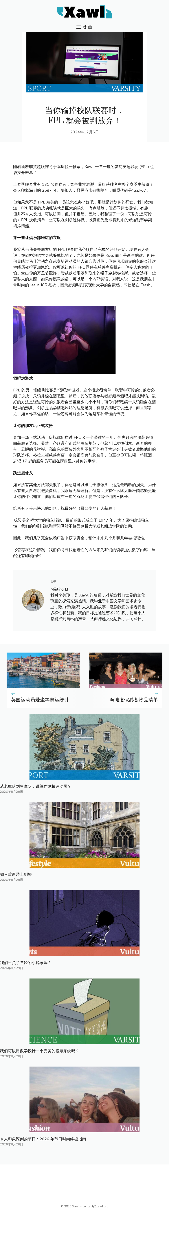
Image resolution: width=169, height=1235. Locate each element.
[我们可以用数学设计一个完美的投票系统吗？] (84, 1041)
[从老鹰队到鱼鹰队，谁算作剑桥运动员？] (84, 776)
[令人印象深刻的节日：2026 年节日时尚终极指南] (84, 1129)
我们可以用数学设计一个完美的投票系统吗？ (39, 1051)
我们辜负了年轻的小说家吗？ (25, 962)
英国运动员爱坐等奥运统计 (40, 700)
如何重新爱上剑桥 (16, 874)
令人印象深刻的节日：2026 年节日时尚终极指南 (43, 1139)
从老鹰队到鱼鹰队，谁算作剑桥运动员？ (35, 786)
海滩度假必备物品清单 (134, 700)
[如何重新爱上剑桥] (84, 864)
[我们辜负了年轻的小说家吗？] (84, 952)
